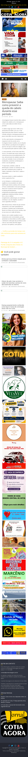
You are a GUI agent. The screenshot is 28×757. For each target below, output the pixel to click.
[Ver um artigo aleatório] (25, 78)
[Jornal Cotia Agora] (2, 78)
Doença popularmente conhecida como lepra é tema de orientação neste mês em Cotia (13, 306)
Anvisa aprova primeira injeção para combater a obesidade (14, 260)
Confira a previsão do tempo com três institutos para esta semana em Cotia (13, 233)
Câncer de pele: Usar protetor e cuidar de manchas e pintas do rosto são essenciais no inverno (14, 282)
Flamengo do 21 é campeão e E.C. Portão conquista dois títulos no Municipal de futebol (12, 244)
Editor (12, 116)
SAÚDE (4, 99)
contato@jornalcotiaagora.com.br (9, 672)
